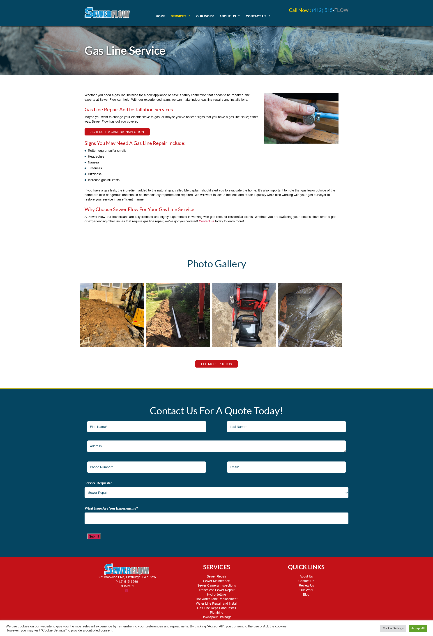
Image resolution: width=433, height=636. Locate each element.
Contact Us (306, 581)
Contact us (206, 221)
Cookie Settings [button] (393, 628)
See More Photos (216, 364)
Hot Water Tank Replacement (216, 599)
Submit (94, 536)
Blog (306, 594)
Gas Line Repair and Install (216, 608)
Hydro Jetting (216, 594)
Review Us (306, 585)
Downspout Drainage (217, 617)
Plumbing (216, 612)
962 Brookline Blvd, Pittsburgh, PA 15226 (127, 577)
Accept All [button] (418, 628)
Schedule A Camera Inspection (117, 132)
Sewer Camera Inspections (216, 585)
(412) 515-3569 (127, 581)
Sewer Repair (216, 576)
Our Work (306, 590)
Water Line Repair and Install (216, 603)
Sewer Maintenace (216, 581)
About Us (306, 576)
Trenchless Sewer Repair (217, 590)
